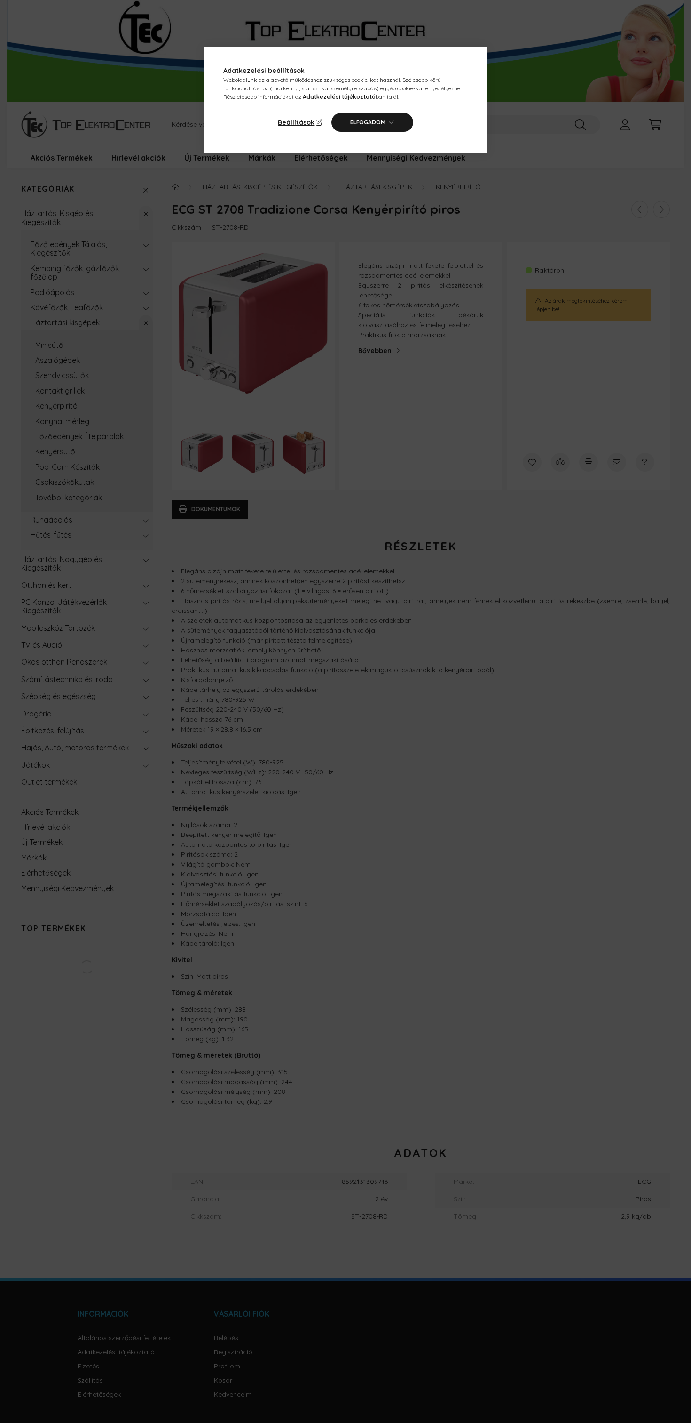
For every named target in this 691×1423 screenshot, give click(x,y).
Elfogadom (367, 122)
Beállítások (296, 122)
